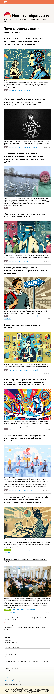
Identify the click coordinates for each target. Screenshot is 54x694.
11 (27, 617)
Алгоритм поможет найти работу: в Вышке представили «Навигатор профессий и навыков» (24, 438)
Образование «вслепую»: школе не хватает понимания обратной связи (25, 215)
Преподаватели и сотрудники (12, 647)
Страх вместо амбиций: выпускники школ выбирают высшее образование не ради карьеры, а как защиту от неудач (24, 102)
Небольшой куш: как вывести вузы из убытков (22, 326)
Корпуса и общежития (10, 649)
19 (5, 619)
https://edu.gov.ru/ (9, 680)
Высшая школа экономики (12, 2)
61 (20, 619)
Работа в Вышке (8, 671)
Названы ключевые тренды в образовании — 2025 (25, 560)
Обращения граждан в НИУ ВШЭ (12, 654)
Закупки (7, 652)
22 (13, 619)
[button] (24, 636)
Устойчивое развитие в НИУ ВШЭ (13, 645)
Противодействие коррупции (12, 659)
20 (8, 619)
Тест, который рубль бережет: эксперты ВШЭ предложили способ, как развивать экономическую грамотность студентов (26, 499)
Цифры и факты (8, 640)
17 (42, 617)
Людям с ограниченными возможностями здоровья (16, 666)
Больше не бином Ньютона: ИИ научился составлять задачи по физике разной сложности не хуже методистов (23, 41)
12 (29, 617)
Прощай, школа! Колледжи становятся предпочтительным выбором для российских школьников (26, 270)
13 (32, 617)
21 (10, 619)
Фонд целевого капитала (11, 656)
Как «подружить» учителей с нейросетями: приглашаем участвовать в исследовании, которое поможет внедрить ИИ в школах (25, 382)
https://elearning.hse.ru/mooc (12, 683)
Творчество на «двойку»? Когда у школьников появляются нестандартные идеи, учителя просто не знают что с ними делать (24, 157)
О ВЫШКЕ (7, 638)
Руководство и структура (11, 642)
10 (24, 617)
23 (15, 619)
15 (37, 617)
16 (40, 617)
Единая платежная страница (11, 668)
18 (45, 617)
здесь (33, 689)
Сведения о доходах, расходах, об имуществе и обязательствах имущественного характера (26, 661)
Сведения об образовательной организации (15, 663)
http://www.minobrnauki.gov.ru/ (12, 677)
